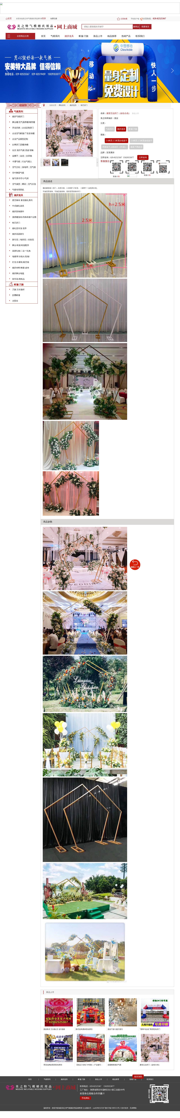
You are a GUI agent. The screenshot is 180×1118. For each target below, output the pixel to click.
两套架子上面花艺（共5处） (114, 147)
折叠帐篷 (16, 295)
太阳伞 (15, 301)
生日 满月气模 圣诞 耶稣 (23, 150)
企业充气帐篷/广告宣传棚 (23, 133)
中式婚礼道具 (18, 206)
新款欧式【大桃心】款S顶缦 (54, 1029)
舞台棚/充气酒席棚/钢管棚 (23, 122)
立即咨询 (143, 157)
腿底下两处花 (136, 147)
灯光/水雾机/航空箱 (20, 262)
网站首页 (62, 105)
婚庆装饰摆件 (18, 211)
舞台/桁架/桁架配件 (20, 245)
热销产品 (126, 36)
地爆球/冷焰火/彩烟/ (21, 256)
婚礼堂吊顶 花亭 (19, 228)
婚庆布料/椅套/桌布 (20, 268)
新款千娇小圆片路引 (115, 1029)
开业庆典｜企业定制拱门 (23, 128)
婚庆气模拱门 (18, 116)
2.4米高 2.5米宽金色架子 (141, 141)
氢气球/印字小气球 (20, 178)
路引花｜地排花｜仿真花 (23, 240)
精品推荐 (111, 36)
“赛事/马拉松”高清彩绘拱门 (150, 1029)
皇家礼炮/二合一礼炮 (21, 251)
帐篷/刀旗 (83, 36)
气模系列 (55, 36)
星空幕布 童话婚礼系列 (22, 200)
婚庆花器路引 (18, 234)
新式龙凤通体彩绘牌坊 (84, 1029)
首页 (10, 18)
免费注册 (53, 19)
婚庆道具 (69, 36)
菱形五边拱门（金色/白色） (150, 1065)
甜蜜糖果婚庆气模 (114, 1065)
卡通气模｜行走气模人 (22, 162)
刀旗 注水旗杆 (18, 290)
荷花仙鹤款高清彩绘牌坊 (53, 1065)
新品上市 (97, 36)
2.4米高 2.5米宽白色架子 (116, 141)
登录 (44, 18)
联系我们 (140, 36)
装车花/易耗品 (18, 279)
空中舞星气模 (18, 173)
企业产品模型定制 (20, 139)
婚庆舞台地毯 (18, 273)
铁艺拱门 (84, 105)
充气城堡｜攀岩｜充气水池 (24, 184)
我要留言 (145, 27)
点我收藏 (124, 19)
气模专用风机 (18, 190)
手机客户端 (135, 19)
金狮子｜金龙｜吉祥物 (22, 156)
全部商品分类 (23, 36)
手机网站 (85, 1098)
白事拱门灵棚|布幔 (20, 145)
